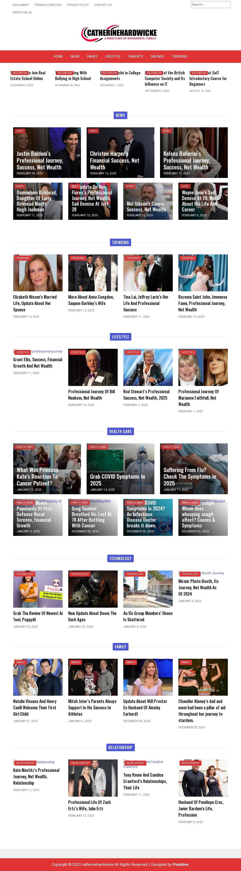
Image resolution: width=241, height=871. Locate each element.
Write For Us (22, 12)
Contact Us (103, 5)
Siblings (157, 56)
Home (58, 56)
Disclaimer (21, 5)
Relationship (25, 763)
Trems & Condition (47, 5)
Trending (179, 56)
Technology (24, 574)
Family (92, 56)
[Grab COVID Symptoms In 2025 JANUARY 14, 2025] (120, 468)
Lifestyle (113, 56)
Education (20, 73)
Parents (136, 56)
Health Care (24, 447)
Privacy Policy (78, 5)
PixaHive (181, 864)
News (75, 56)
